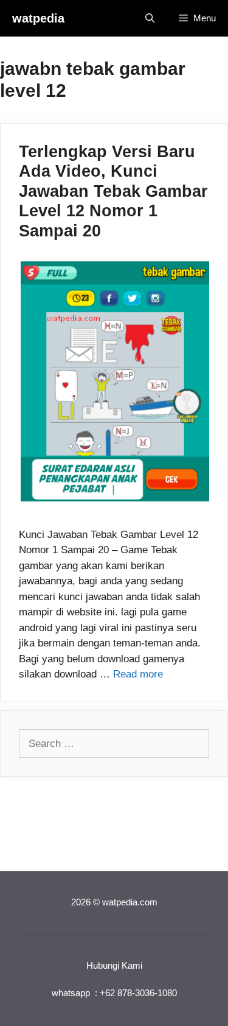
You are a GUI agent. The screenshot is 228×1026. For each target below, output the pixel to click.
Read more (138, 674)
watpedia (38, 18)
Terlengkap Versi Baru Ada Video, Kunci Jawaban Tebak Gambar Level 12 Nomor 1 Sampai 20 (113, 191)
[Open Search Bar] (150, 18)
